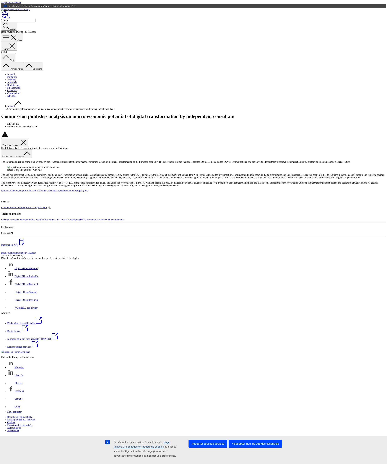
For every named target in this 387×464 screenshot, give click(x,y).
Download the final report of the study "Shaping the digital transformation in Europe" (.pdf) (44, 190)
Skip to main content (11, 2)
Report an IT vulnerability (19, 417)
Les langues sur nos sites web (21, 419)
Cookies (11, 422)
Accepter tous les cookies (208, 443)
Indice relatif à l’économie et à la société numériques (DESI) (57, 219)
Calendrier (12, 90)
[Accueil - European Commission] (15, 9)
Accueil (11, 74)
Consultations (13, 93)
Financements (13, 87)
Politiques (12, 77)
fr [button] (9, 17)
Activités (11, 79)
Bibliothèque (13, 85)
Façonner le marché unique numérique (105, 219)
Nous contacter (14, 411)
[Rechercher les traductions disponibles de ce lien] (49, 207)
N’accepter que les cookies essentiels (255, 443)
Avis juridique (14, 428)
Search (4, 20)
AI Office (11, 96)
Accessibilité (13, 430)
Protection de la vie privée (19, 425)
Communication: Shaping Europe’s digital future (24, 207)
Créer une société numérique (14, 219)
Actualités (12, 82)
